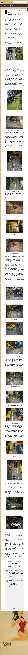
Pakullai (10, 570)
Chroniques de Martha (17, 560)
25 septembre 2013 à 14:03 (18, 580)
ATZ (11, 560)
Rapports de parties (12, 561)
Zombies (19, 561)
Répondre (10, 576)
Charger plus (14, 608)
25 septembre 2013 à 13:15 (17, 570)
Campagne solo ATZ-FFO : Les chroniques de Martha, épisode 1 (14, 13)
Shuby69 (14, 558)
